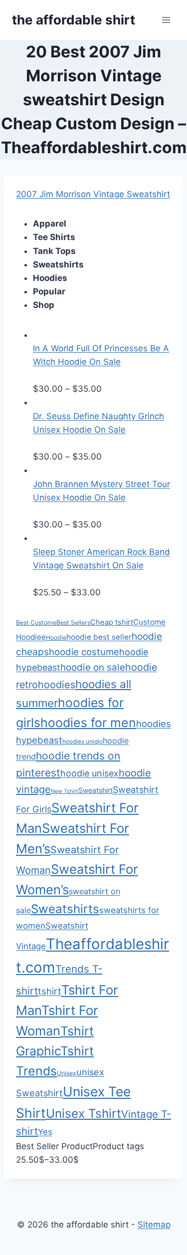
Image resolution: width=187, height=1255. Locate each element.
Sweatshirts (65, 909)
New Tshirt (64, 791)
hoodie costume (84, 651)
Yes (45, 1132)
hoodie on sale (92, 667)
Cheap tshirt (111, 622)
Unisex (66, 1073)
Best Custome (36, 622)
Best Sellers (73, 622)
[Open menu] (166, 19)
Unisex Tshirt (83, 1113)
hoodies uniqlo (82, 741)
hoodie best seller (99, 637)
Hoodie (56, 637)
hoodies (56, 685)
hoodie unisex (89, 773)
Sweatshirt (95, 790)
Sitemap (154, 1225)
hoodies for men (88, 722)
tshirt (49, 991)
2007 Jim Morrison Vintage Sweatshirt (93, 194)
